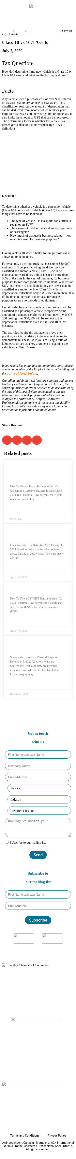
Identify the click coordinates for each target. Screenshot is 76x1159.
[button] (8, 18)
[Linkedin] (41, 948)
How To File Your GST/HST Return (37, 589)
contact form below (22, 373)
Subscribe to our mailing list (28, 842)
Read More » (18, 508)
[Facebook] (30, 948)
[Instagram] (35, 948)
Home (7, 30)
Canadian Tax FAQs (43, 30)
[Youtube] (46, 948)
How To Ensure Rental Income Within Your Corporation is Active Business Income (37, 471)
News (20, 30)
